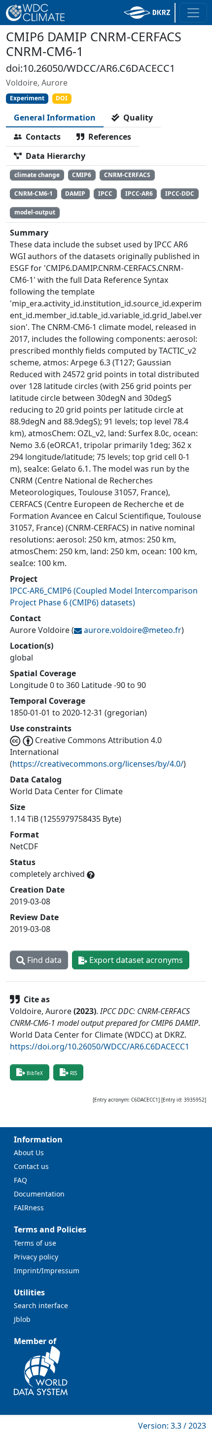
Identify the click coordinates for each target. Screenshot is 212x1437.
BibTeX (35, 1073)
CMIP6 (81, 175)
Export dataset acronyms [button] (135, 960)
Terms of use (35, 1243)
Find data (43, 960)
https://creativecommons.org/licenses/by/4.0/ (97, 763)
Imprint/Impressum (46, 1270)
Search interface (41, 1305)
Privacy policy (36, 1256)
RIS (73, 1073)
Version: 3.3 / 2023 (172, 1425)
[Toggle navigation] (193, 13)
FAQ (20, 1180)
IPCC (105, 193)
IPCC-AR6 (139, 193)
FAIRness (29, 1207)
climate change (37, 175)
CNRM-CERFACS (127, 175)
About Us (29, 1152)
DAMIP (75, 193)
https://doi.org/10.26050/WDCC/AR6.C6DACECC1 (99, 1046)
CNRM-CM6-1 (33, 193)
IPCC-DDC (179, 193)
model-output (34, 212)
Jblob (22, 1319)
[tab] (55, 117)
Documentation (39, 1193)
